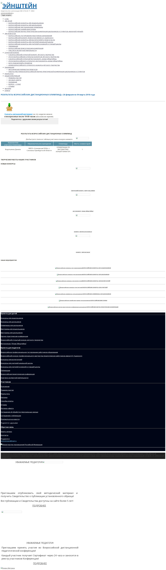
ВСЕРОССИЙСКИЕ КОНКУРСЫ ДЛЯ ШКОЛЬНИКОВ (96, 274)
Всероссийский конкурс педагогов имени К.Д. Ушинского (30, 38)
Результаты (9, 74)
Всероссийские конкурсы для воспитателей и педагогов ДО (31, 40)
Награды (8, 88)
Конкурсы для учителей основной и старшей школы (20, 367)
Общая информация (12, 76)
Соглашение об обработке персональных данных (19, 412)
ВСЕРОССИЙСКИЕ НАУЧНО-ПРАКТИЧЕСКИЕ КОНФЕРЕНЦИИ (102, 307)
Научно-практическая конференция (14, 336)
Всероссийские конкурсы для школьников (25, 25)
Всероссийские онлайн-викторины (22, 29)
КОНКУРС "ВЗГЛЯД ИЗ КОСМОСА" (83, 231)
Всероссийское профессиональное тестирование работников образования (29, 352)
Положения (12, 82)
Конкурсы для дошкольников (12, 318)
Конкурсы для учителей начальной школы (17, 363)
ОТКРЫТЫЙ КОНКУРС (12, 53)
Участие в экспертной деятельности (22, 50)
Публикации (13, 46)
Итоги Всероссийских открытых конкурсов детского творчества (33, 57)
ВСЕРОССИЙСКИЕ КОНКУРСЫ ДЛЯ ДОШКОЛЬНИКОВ (96, 268)
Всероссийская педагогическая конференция (25, 48)
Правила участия (14, 78)
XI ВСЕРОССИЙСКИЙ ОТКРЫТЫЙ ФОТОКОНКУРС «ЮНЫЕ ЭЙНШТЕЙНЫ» (32, 59)
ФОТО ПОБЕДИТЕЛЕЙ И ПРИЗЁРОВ (20, 63)
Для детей (8, 21)
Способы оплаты (7, 401)
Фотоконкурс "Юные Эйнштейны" (13, 344)
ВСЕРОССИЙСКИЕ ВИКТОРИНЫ (98, 300)
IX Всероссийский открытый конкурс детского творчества (31, 55)
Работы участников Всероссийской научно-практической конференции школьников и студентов (46, 72)
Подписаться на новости (10, 419)
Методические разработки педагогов (22, 69)
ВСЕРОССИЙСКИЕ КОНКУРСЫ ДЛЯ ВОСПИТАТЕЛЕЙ (96, 281)
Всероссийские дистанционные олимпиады (25, 27)
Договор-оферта (14, 80)
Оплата (7, 90)
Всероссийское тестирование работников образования (30, 36)
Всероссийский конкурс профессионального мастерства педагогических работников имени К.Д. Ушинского (41, 356)
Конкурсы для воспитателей (11, 360)
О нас (7, 19)
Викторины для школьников (12, 333)
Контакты (4, 435)
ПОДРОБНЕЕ (39, 505)
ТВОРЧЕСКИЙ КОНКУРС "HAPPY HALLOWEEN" (83, 190)
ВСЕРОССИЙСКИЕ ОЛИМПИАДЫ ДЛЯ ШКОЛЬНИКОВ (97, 294)
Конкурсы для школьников (11, 322)
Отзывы (11, 86)
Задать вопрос (6, 432)
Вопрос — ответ (14, 84)
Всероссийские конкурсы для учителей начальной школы (30, 42)
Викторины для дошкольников (12, 329)
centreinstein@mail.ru (7, 13)
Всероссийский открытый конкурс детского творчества (22, 340)
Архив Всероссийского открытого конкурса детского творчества (34, 65)
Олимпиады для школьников (12, 325)
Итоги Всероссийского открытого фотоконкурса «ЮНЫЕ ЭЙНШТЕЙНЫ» (35, 61)
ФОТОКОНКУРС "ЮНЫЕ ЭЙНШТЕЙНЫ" (83, 211)
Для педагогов (10, 34)
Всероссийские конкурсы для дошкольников (26, 23)
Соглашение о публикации (11, 416)
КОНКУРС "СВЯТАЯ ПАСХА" (83, 252)
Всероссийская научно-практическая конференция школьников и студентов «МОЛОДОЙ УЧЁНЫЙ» (45, 31)
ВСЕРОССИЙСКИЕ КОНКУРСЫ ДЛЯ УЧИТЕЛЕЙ (95, 287)
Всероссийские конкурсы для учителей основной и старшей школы (34, 44)
